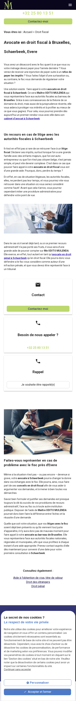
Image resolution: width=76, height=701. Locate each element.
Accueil (27, 32)
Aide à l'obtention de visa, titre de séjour (38, 577)
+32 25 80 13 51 (38, 13)
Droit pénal (38, 586)
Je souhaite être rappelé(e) (38, 384)
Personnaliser (39, 682)
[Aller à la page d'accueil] (8, 5)
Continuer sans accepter (17, 669)
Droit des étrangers (38, 582)
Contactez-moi (38, 21)
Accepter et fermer (39, 691)
